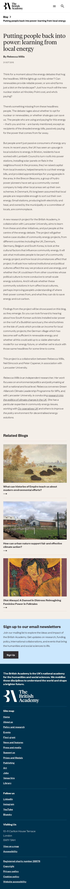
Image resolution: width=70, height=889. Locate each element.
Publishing (8, 762)
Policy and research (14, 727)
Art (5, 767)
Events (7, 732)
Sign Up (11, 654)
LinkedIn (8, 799)
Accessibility (10, 851)
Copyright (8, 866)
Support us (9, 752)
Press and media (12, 747)
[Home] (13, 6)
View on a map (11, 846)
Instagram (8, 804)
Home (6, 716)
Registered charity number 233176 (21, 861)
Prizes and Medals (13, 757)
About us (8, 721)
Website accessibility (14, 881)
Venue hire (9, 778)
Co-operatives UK (28, 408)
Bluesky (7, 814)
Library (7, 783)
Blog (5, 16)
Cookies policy (11, 876)
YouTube (8, 809)
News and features (13, 742)
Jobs (6, 772)
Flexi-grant (9, 737)
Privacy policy (11, 871)
